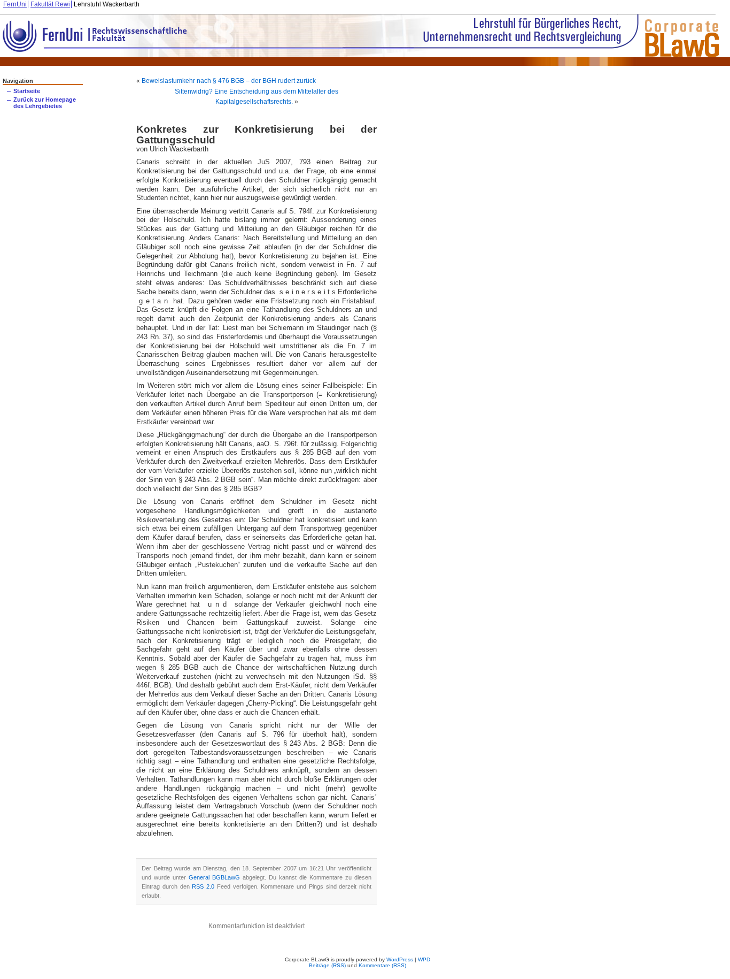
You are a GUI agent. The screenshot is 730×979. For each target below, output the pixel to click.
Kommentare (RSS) (382, 965)
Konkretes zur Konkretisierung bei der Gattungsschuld (256, 134)
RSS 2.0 (203, 886)
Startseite (26, 91)
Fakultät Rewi (50, 4)
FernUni (15, 4)
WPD (424, 959)
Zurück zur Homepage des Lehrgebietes (44, 102)
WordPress (399, 959)
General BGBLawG (214, 877)
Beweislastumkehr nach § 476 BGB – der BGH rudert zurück (229, 81)
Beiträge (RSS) (327, 965)
